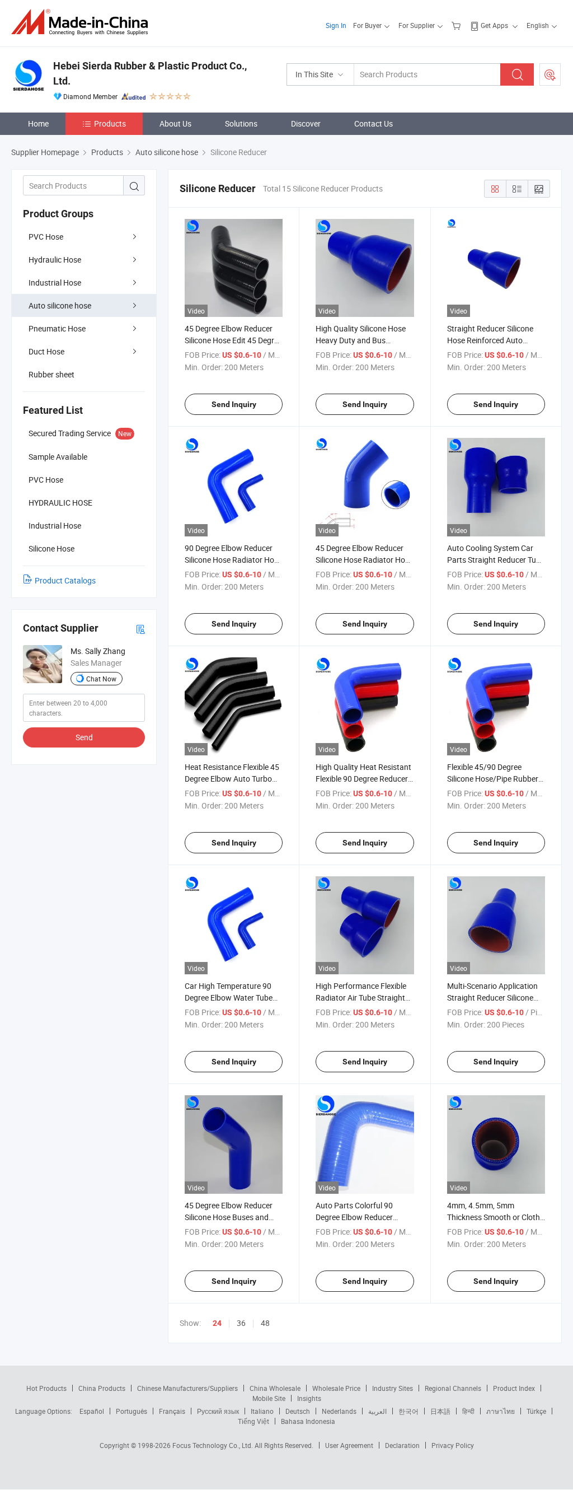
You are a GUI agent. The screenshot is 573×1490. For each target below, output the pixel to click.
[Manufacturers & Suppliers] (83, 22)
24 (217, 1323)
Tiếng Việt (253, 1421)
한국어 (408, 1411)
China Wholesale (275, 1388)
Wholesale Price (336, 1388)
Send (84, 737)
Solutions (241, 123)
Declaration (402, 1445)
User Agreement (349, 1445)
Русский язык (218, 1411)
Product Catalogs (65, 580)
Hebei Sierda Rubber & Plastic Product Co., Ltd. (150, 73)
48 (265, 1323)
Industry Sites (392, 1388)
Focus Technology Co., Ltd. (213, 1445)
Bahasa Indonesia (308, 1421)
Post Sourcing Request (550, 74)
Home (38, 123)
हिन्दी (468, 1411)
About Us (175, 123)
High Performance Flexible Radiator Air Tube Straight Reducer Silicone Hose (361, 997)
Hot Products (46, 1388)
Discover (306, 123)
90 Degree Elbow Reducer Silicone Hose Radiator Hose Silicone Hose (233, 560)
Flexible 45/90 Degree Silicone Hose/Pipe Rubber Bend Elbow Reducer (492, 779)
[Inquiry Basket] (457, 25)
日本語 (440, 1411)
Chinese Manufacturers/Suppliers (187, 1388)
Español (91, 1411)
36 (241, 1323)
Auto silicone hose (60, 305)
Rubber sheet (51, 374)
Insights (309, 1398)
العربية (377, 1411)
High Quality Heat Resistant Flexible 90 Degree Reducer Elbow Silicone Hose (363, 779)
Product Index (514, 1388)
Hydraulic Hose (55, 259)
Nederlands (339, 1411)
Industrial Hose (55, 282)
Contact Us (373, 123)
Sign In (336, 25)
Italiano (262, 1411)
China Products (101, 1388)
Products (110, 123)
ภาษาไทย (500, 1411)
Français (172, 1411)
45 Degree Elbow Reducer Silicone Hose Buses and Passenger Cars (229, 1217)
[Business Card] (140, 628)
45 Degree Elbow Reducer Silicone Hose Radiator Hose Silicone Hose (364, 560)
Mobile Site (268, 1398)
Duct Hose (46, 351)
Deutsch (297, 1411)
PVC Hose (46, 236)
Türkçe (536, 1411)
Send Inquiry (234, 404)
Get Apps (494, 25)
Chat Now (101, 678)
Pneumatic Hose (57, 328)
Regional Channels (453, 1388)
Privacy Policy (452, 1445)
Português (131, 1411)
